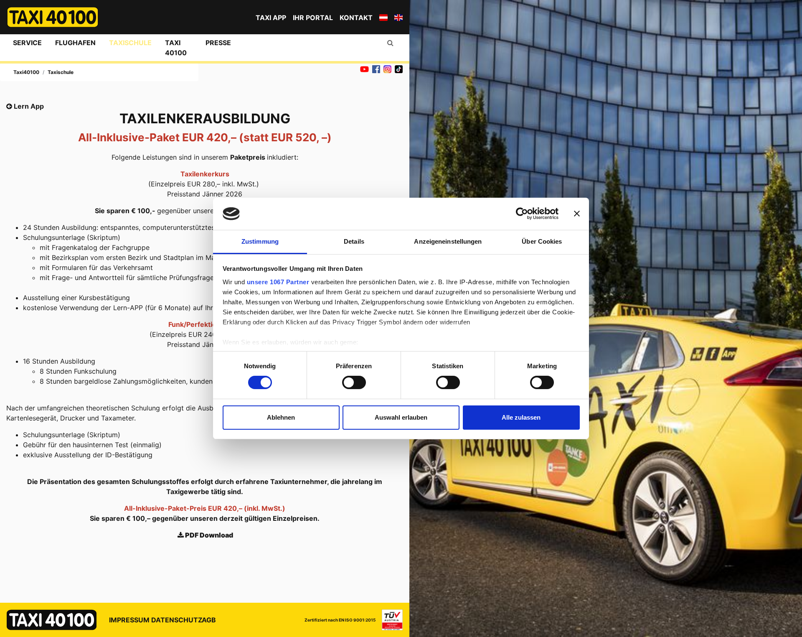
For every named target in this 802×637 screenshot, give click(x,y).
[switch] (354, 382)
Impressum (129, 620)
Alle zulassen (521, 417)
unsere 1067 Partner (278, 281)
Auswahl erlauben (401, 417)
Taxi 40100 (176, 47)
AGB (209, 620)
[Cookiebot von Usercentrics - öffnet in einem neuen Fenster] (521, 213)
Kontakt (356, 17)
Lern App (28, 106)
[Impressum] (389, 619)
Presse (218, 42)
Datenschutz (177, 620)
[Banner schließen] (577, 214)
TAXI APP (271, 17)
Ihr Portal (313, 17)
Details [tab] (354, 241)
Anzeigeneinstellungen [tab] (448, 241)
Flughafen (75, 42)
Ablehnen (281, 417)
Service (27, 42)
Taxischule (130, 42)
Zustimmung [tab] (260, 241)
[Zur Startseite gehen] (53, 17)
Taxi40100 (26, 72)
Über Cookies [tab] (542, 241)
